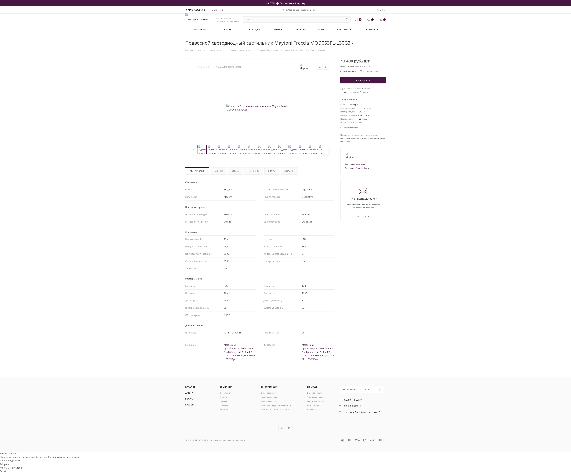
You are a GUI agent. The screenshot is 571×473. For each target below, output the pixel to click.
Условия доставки (269, 397)
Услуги (189, 398)
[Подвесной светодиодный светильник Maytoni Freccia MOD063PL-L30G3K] (259, 107)
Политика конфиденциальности (276, 405)
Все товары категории (355, 164)
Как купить (253, 171)
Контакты (223, 405)
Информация (269, 387)
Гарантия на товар (269, 401)
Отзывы (235, 171)
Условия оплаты (268, 392)
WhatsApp (289, 428)
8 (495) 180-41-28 (195, 10)
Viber (282, 428)
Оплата (272, 171)
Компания (225, 387)
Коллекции (312, 409)
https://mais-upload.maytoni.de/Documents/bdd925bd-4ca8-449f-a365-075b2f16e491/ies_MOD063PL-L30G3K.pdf (240, 352)
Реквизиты (224, 409)
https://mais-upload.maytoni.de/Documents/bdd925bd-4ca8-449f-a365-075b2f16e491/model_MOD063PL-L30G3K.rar (318, 352)
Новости (223, 397)
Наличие (218, 171)
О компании (225, 392)
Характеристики (197, 171)
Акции (189, 392)
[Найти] (347, 19)
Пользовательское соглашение (275, 409)
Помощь (312, 387)
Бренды (189, 404)
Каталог (190, 387)
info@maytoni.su (352, 405)
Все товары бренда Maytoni (357, 168)
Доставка (289, 171)
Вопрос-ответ (313, 405)
